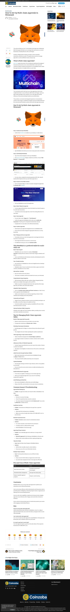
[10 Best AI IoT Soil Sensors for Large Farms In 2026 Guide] (58, 565)
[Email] (9, 53)
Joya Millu (8, 574)
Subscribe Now (61, 3)
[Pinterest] (6, 53)
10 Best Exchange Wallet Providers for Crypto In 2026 (8, 66)
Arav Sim (10, 17)
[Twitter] (47, 3)
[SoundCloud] (51, 3)
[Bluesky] (14, 588)
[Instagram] (48, 3)
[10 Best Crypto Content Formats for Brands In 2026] (51, 26)
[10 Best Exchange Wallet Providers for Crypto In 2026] (8, 62)
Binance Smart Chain (20, 157)
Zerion (23, 185)
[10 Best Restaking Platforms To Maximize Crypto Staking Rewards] (27, 565)
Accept (12, 609)
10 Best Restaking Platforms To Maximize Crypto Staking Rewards (27, 573)
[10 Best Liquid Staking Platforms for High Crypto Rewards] (43, 565)
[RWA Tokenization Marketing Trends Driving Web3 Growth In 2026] (61, 16)
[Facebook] (46, 3)
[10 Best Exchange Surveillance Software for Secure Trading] (12, 565)
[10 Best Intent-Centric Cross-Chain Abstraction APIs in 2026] (51, 16)
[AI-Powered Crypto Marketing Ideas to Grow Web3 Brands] (61, 26)
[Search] (64, 6)
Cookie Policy (4, 607)
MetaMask (22, 132)
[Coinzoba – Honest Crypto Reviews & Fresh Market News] (10, 3)
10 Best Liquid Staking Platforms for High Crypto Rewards (41, 573)
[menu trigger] (6, 6)
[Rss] (53, 3)
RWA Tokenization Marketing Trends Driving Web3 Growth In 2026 (60, 21)
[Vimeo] (52, 3)
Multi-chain (15, 63)
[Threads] (54, 3)
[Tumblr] (49, 3)
